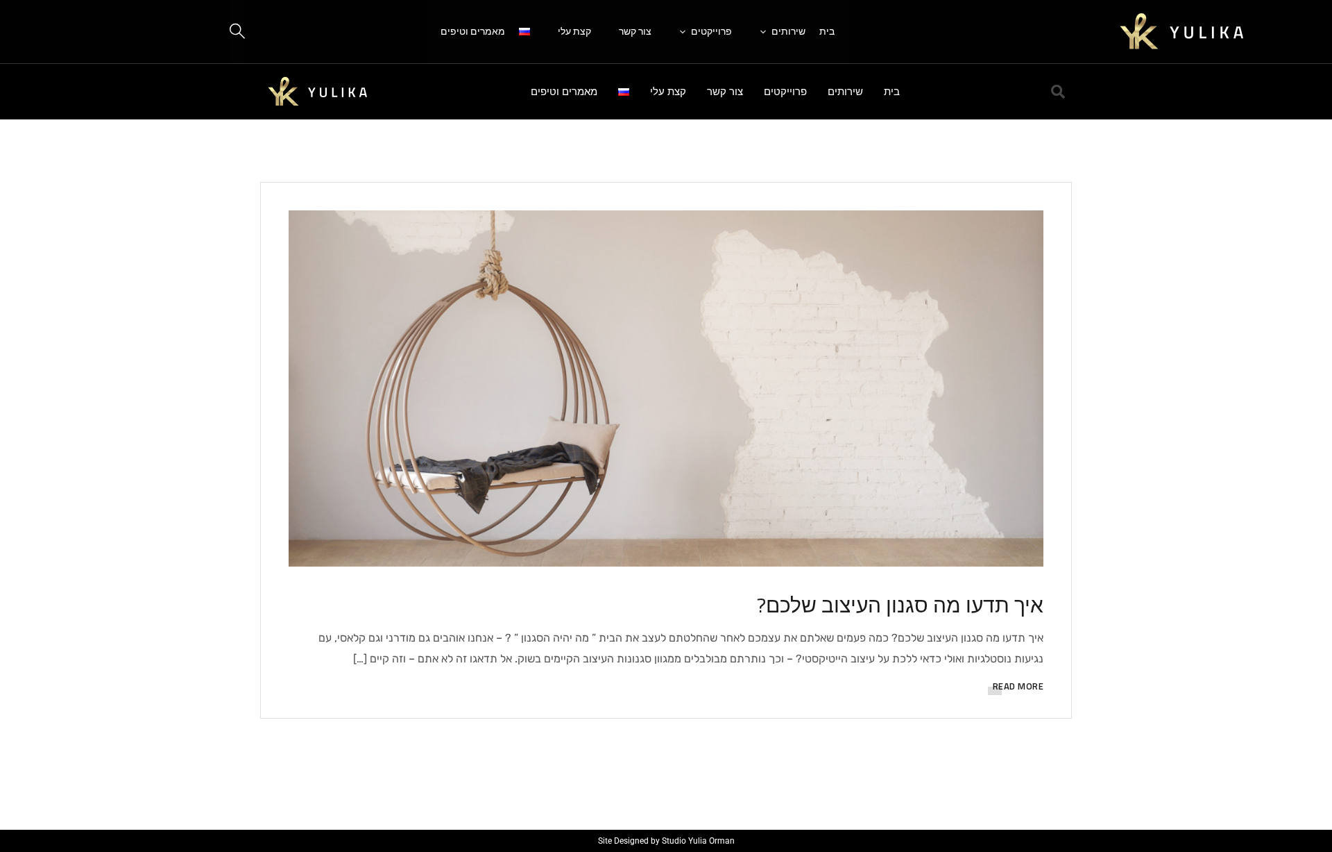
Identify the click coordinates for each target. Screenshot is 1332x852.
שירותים (788, 31)
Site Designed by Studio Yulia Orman (666, 841)
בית (827, 31)
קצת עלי (574, 31)
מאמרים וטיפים (473, 31)
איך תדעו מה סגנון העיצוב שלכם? (900, 605)
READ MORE (1018, 686)
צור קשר (635, 31)
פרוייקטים (711, 31)
